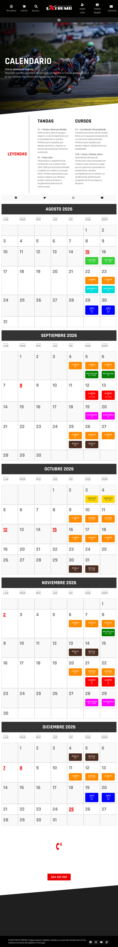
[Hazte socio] (82, 4)
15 (87, 252)
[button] (59, 20)
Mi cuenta (11, 10)
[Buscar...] (36, 6)
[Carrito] (24, 6)
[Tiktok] (106, 942)
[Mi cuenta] (11, 6)
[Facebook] (90, 942)
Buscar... (36, 10)
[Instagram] (96, 942)
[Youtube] (101, 942)
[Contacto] (111, 6)
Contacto (112, 10)
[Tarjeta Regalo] (97, 4)
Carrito (24, 10)
